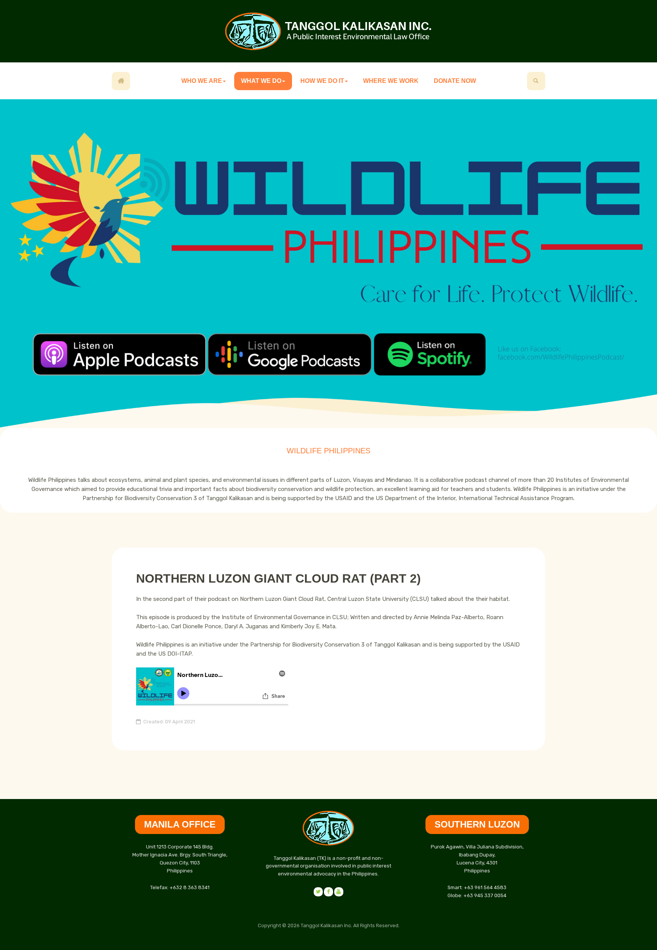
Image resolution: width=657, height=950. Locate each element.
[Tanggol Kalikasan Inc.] (328, 31)
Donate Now (455, 81)
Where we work (391, 81)
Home (121, 81)
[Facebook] (318, 891)
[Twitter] (338, 891)
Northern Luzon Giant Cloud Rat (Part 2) (278, 578)
